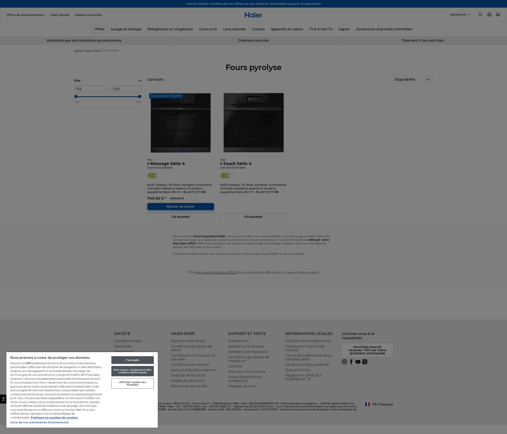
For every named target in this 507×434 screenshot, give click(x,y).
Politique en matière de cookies (54, 417)
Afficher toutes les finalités (132, 383)
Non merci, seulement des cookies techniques (132, 371)
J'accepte (132, 360)
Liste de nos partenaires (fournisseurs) (39, 422)
